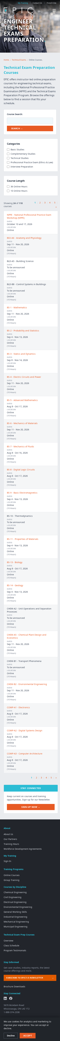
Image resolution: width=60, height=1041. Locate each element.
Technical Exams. (19, 60)
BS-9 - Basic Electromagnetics (22, 492)
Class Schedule (11, 945)
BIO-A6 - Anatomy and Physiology (24, 237)
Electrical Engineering (15, 902)
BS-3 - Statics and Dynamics (21, 353)
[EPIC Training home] (18, 10)
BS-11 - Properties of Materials (22, 539)
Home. (6, 60)
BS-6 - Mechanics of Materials (22, 423)
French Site (51, 3)
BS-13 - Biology (14, 562)
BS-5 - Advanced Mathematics (22, 400)
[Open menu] (54, 10)
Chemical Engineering (15, 892)
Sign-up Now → (30, 806)
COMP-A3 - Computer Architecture (24, 753)
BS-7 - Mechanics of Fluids (20, 446)
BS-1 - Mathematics (17, 307)
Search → (17, 128)
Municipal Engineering (15, 926)
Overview (8, 940)
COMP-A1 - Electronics (18, 707)
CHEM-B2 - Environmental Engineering (27, 684)
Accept (27, 1035)
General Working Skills (15, 911)
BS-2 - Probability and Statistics (23, 330)
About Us (8, 834)
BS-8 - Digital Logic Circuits (21, 469)
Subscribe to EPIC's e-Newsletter (30, 977)
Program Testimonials (15, 950)
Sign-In (7, 861)
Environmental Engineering (18, 907)
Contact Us (37, 3)
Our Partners (10, 839)
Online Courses (12, 875)
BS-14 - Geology (15, 585)
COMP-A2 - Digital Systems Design (24, 730)
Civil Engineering (12, 897)
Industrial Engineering (15, 916)
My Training (23, 3)
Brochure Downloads (14, 986)
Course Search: (15, 114)
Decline (11, 1035)
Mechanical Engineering (16, 921)
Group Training (11, 880)
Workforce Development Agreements (23, 848)
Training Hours (11, 843)
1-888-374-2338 (12, 1012)
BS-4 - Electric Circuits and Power (24, 376)
